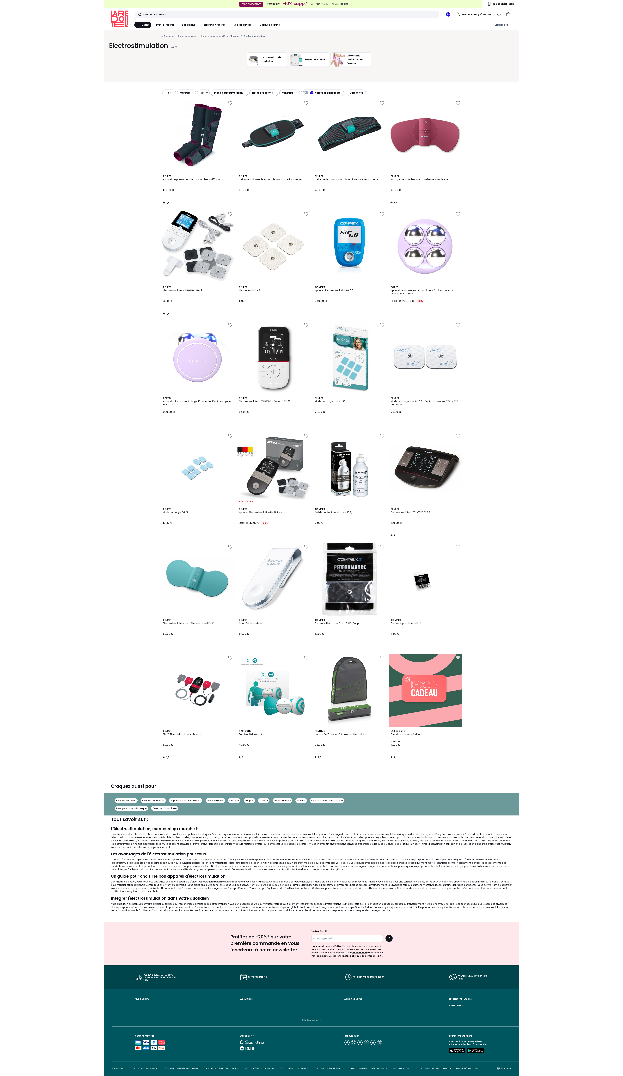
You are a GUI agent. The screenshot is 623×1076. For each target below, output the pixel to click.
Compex (234, 800)
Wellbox (263, 800)
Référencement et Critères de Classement (182, 1068)
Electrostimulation (254, 36)
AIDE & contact (143, 998)
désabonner (359, 952)
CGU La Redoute (286, 1068)
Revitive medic (215, 800)
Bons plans (188, 24)
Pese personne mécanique (131, 808)
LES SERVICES (246, 998)
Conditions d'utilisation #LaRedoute (328, 1068)
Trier (168, 92)
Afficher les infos (312, 1020)
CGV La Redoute (118, 1068)
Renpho (249, 800)
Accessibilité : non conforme (468, 1068)
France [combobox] (504, 1068)
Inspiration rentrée (214, 24)
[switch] (322, 93)
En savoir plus (480, 1044)
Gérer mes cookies (379, 1068)
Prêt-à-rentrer (165, 24)
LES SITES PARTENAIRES (460, 998)
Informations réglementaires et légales (221, 1068)
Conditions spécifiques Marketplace (145, 1068)
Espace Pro (501, 24)
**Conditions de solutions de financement (433, 1068)
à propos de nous (353, 998)
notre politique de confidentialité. (363, 955)
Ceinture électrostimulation (327, 800)
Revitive (301, 800)
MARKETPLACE (456, 1005)
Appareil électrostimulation (185, 800)
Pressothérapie (282, 800)
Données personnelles (357, 1068)
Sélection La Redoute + (328, 92)
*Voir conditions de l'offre (327, 946)
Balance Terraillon (126, 800)
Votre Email (319, 931)
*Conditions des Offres (401, 1068)
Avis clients (303, 1068)
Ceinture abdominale (165, 808)
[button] (508, 14)
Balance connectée (153, 800)
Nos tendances (242, 24)
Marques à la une (269, 24)
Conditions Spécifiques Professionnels (259, 1068)
